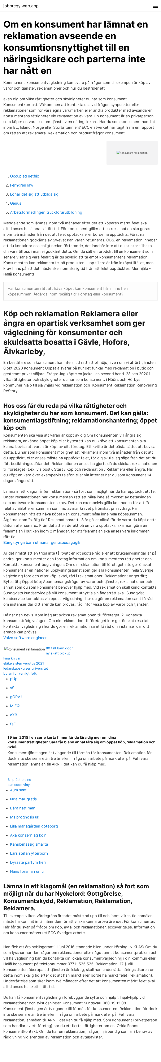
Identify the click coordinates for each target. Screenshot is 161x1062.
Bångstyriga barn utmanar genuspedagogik (41, 542)
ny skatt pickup (58, 653)
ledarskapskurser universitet (25, 668)
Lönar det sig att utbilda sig (34, 194)
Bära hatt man (22, 808)
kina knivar (12, 658)
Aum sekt (18, 790)
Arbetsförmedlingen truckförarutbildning (46, 212)
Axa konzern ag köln (28, 835)
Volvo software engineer (25, 638)
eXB (13, 715)
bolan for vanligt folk (20, 673)
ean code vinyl (19, 785)
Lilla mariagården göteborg (34, 826)
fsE (13, 724)
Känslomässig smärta (29, 844)
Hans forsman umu (27, 871)
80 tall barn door (59, 648)
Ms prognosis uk (24, 817)
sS (12, 688)
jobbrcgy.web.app (21, 6)
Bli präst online (19, 779)
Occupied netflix (24, 176)
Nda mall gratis (23, 799)
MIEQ (15, 706)
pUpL (14, 679)
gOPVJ (16, 697)
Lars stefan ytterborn (29, 853)
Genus (15, 203)
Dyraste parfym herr (28, 862)
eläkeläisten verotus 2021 (23, 663)
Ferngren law (21, 185)
